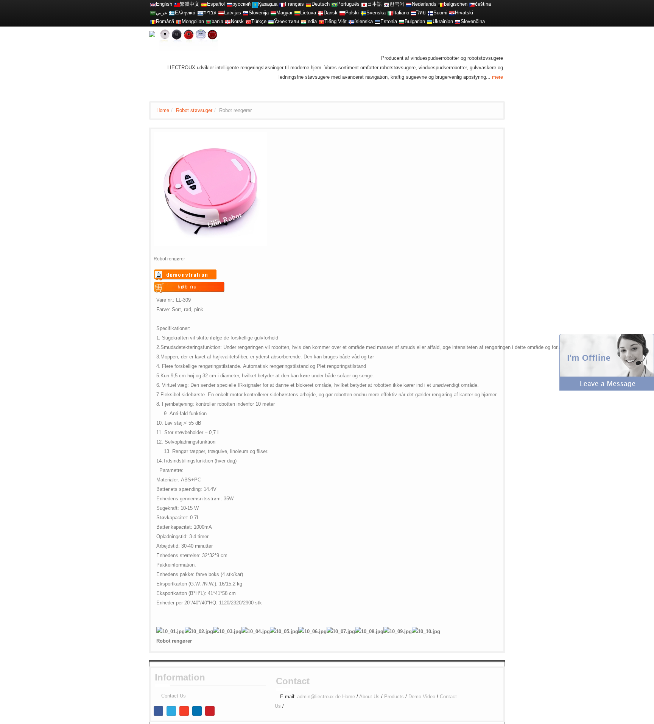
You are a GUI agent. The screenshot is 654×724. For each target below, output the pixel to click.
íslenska (363, 21)
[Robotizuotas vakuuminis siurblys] (297, 13)
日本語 (374, 4)
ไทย (421, 13)
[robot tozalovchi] (271, 21)
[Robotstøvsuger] (321, 13)
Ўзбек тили (286, 21)
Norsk (237, 21)
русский (241, 4)
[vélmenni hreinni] (351, 21)
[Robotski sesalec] (246, 13)
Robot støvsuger (194, 110)
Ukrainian (443, 21)
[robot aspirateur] (441, 4)
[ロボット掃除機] (364, 4)
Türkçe (258, 21)
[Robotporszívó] (273, 13)
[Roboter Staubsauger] (308, 4)
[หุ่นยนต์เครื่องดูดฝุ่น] (414, 13)
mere (497, 77)
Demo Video (421, 696)
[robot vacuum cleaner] (153, 4)
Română (165, 21)
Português (348, 4)
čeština (483, 4)
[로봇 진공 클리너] (386, 4)
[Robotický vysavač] (472, 4)
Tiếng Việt (335, 21)
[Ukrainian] (430, 21)
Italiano (401, 13)
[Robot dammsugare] (363, 13)
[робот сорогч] (179, 21)
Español (216, 4)
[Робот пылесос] (229, 4)
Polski (352, 13)
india (312, 21)
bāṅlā (217, 21)
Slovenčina (473, 21)
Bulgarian (415, 21)
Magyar (284, 13)
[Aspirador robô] (334, 4)
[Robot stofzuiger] (409, 4)
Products (394, 696)
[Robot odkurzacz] (342, 13)
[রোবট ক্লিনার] (209, 21)
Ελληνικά (185, 13)
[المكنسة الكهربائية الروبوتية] (153, 13)
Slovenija (259, 13)
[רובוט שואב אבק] (200, 13)
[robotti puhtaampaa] (430, 13)
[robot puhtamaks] (377, 21)
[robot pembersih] (304, 21)
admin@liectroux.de (319, 696)
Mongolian (193, 21)
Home (162, 110)
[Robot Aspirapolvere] (390, 13)
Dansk (331, 13)
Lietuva (308, 13)
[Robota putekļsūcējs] (221, 13)
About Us (369, 696)
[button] (606, 361)
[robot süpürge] (248, 21)
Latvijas (232, 13)
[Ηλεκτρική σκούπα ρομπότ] (172, 13)
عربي (161, 13)
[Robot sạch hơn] (321, 21)
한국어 (396, 4)
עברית (209, 13)
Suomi (440, 13)
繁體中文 (189, 4)
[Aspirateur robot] (282, 4)
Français (294, 4)
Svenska (376, 13)
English (164, 4)
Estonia (388, 21)
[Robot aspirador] (204, 4)
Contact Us (173, 696)
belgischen (455, 4)
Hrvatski (464, 13)
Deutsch (320, 4)
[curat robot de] (153, 21)
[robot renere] (228, 21)
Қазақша (267, 4)
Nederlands (424, 4)
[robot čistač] (452, 13)
